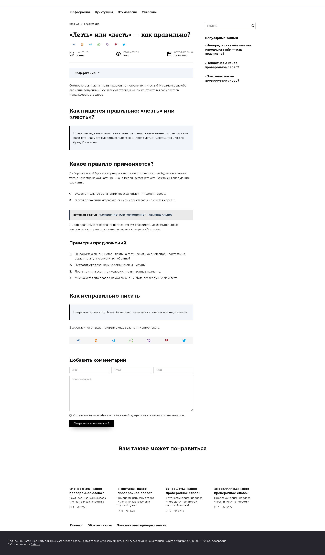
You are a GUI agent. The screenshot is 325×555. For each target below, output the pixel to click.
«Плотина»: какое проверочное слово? (222, 78)
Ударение (149, 12)
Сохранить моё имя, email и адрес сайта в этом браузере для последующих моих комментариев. (129, 415)
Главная (76, 525)
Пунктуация (104, 12)
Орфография (80, 12)
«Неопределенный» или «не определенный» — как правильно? (228, 49)
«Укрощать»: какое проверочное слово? (183, 491)
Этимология (127, 12)
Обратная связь (100, 525)
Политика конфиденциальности (141, 525)
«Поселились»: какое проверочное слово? (231, 491)
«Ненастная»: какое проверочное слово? (222, 65)
